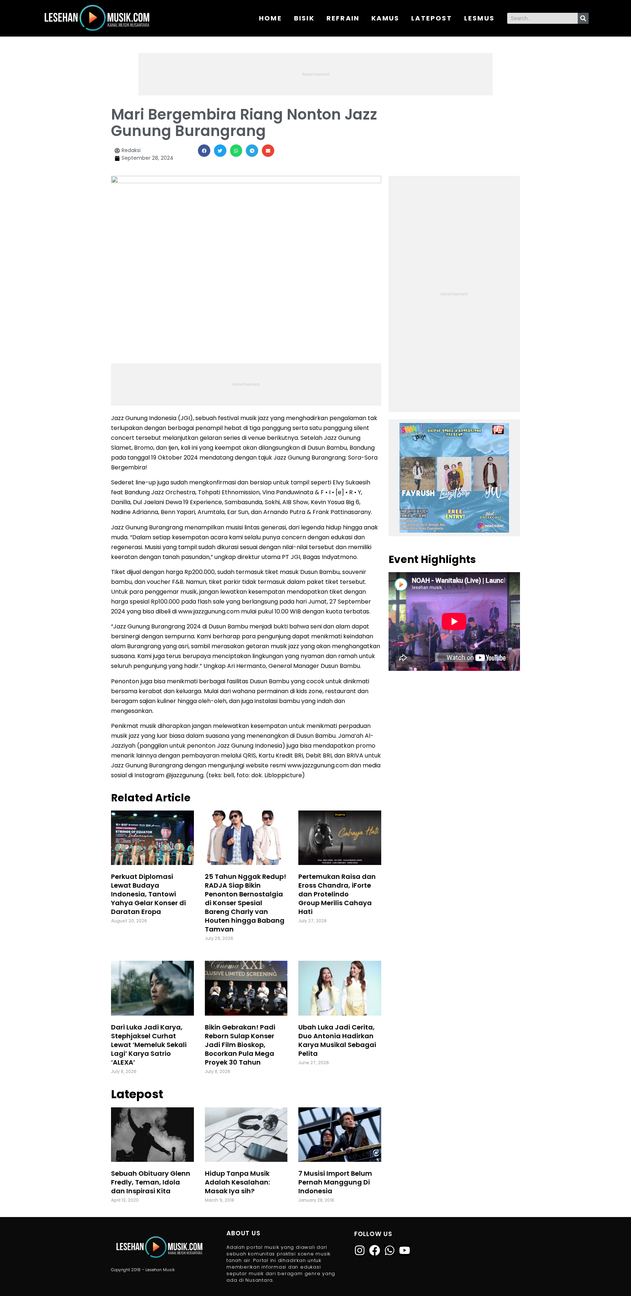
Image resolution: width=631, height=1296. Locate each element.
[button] (204, 150)
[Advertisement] (315, 73)
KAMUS (385, 18)
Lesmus (479, 18)
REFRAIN (342, 18)
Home (270, 18)
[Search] (583, 18)
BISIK (304, 18)
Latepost (431, 18)
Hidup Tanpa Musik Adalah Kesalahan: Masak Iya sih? (237, 1182)
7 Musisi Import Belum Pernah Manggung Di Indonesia (335, 1182)
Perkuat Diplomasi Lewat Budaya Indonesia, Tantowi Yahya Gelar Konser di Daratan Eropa (148, 894)
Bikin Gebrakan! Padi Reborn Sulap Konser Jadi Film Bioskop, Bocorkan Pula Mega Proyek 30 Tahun (240, 1045)
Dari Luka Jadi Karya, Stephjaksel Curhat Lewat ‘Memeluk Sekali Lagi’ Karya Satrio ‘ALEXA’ (149, 1045)
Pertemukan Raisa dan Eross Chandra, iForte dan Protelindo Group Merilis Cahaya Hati (337, 894)
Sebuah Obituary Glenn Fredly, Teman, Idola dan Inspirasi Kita (150, 1182)
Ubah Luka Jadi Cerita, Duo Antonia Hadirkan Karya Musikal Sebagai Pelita (337, 1040)
